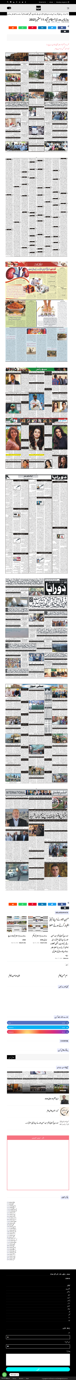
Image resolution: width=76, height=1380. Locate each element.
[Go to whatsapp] (4, 1374)
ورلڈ (69, 1317)
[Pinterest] (32, 27)
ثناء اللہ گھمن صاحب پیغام (62, 48)
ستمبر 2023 (12, 1259)
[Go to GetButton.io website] (4, 1378)
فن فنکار (69, 1309)
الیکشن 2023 (68, 1289)
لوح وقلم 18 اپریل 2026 (20, 13)
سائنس (69, 1303)
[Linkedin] (42, 27)
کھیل (69, 1314)
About (51, 1)
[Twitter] (52, 27)
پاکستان (69, 1300)
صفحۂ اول (68, 1306)
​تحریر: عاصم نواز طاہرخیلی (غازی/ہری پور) (58, 44)
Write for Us (42, 1)
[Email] (65, 31)
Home (27, 1378)
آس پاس (68, 1297)
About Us (21, 1378)
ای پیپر (48, 22)
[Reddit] (13, 27)
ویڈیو (69, 1320)
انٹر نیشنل (68, 1292)
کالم (28, 14)
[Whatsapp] (22, 27)
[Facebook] (62, 27)
